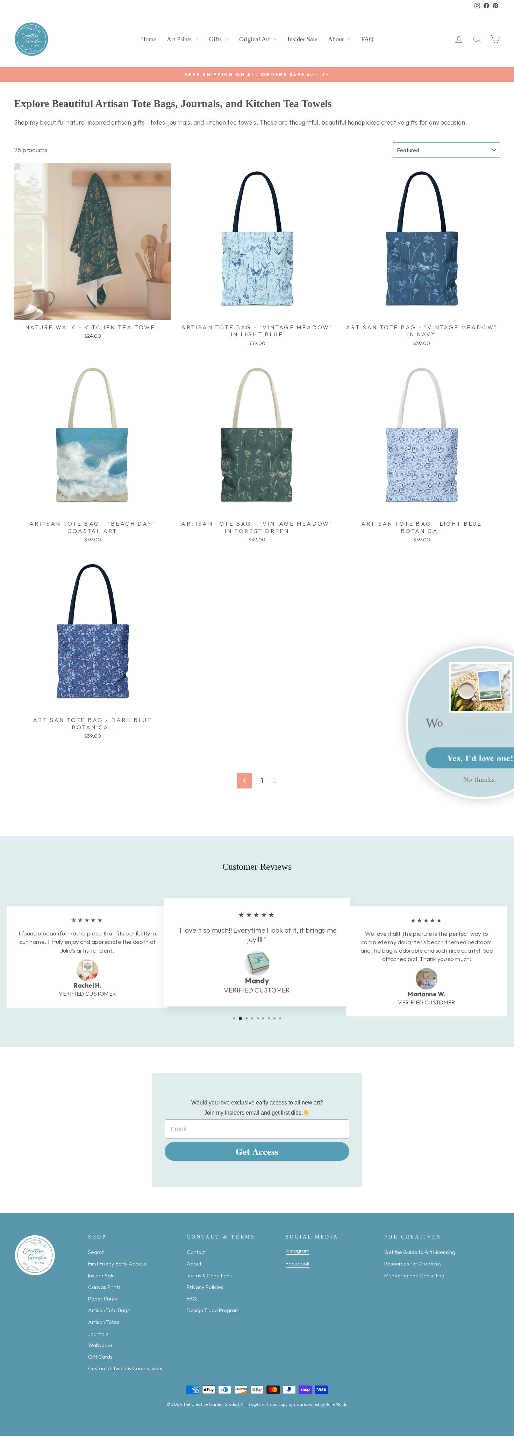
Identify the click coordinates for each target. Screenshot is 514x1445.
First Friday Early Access (117, 1263)
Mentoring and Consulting (414, 1275)
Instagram (297, 1250)
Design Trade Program (213, 1310)
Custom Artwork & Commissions (126, 1368)
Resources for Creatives (413, 1263)
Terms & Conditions (209, 1275)
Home (148, 39)
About (336, 39)
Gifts (216, 39)
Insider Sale (302, 39)
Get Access (257, 1151)
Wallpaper (100, 1345)
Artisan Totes (103, 1322)
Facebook (297, 1263)
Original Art (255, 39)
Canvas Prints (104, 1287)
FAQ (367, 39)
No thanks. (440, 779)
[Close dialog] (504, 656)
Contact (196, 1252)
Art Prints (180, 39)
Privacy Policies (205, 1287)
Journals (98, 1333)
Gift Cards (100, 1356)
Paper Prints (102, 1298)
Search (96, 1252)
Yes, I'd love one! (440, 757)
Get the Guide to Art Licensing (419, 1252)
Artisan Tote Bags (109, 1310)
